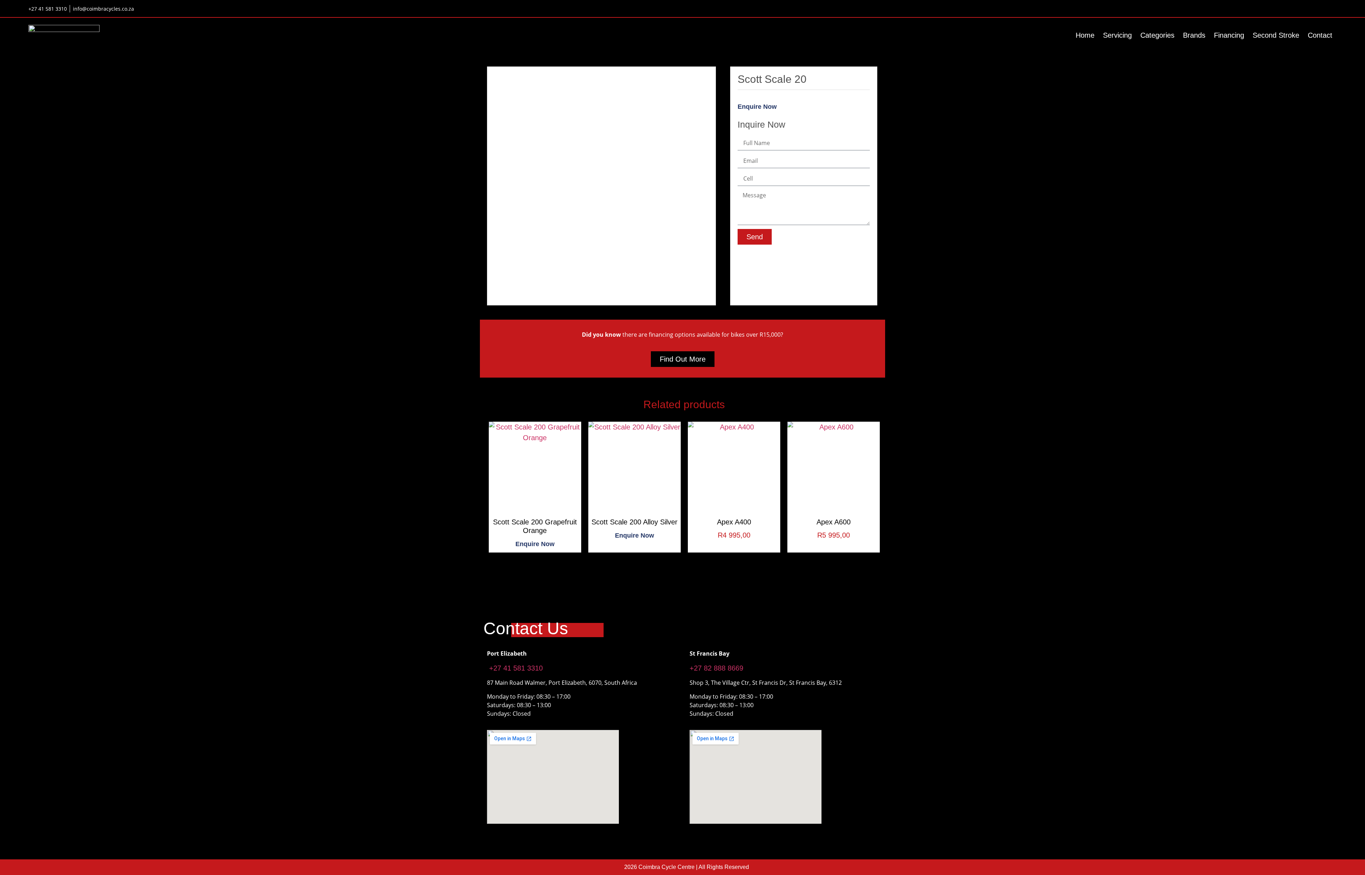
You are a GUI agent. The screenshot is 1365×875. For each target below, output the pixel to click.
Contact (1320, 35)
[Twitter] (1320, 9)
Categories (1157, 35)
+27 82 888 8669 (716, 668)
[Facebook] (1308, 9)
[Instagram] (1332, 9)
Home (1085, 35)
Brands (1194, 35)
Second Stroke (1276, 35)
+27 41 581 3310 (515, 668)
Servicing (1117, 35)
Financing (1229, 35)
